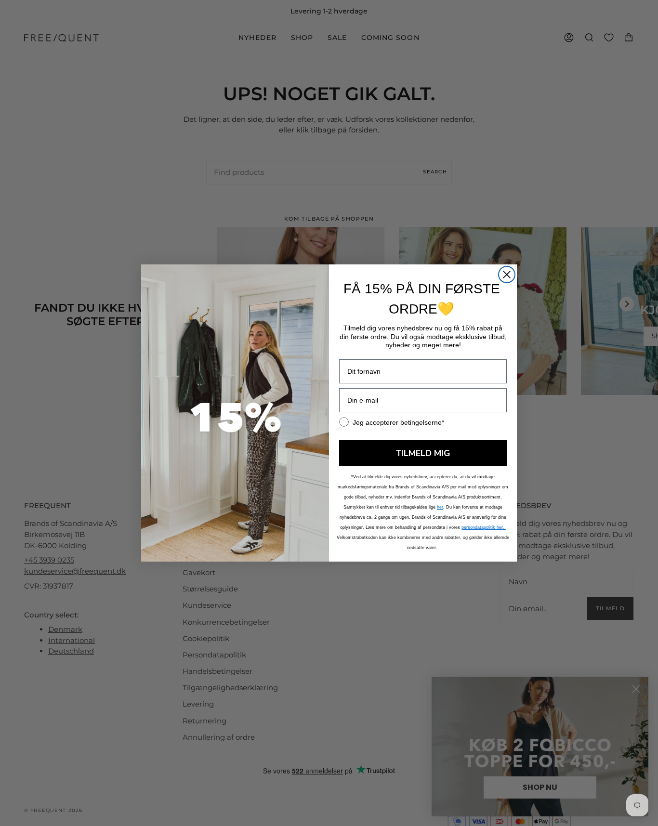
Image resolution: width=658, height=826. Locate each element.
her (440, 507)
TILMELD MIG (423, 453)
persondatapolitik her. (483, 527)
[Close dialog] (507, 274)
